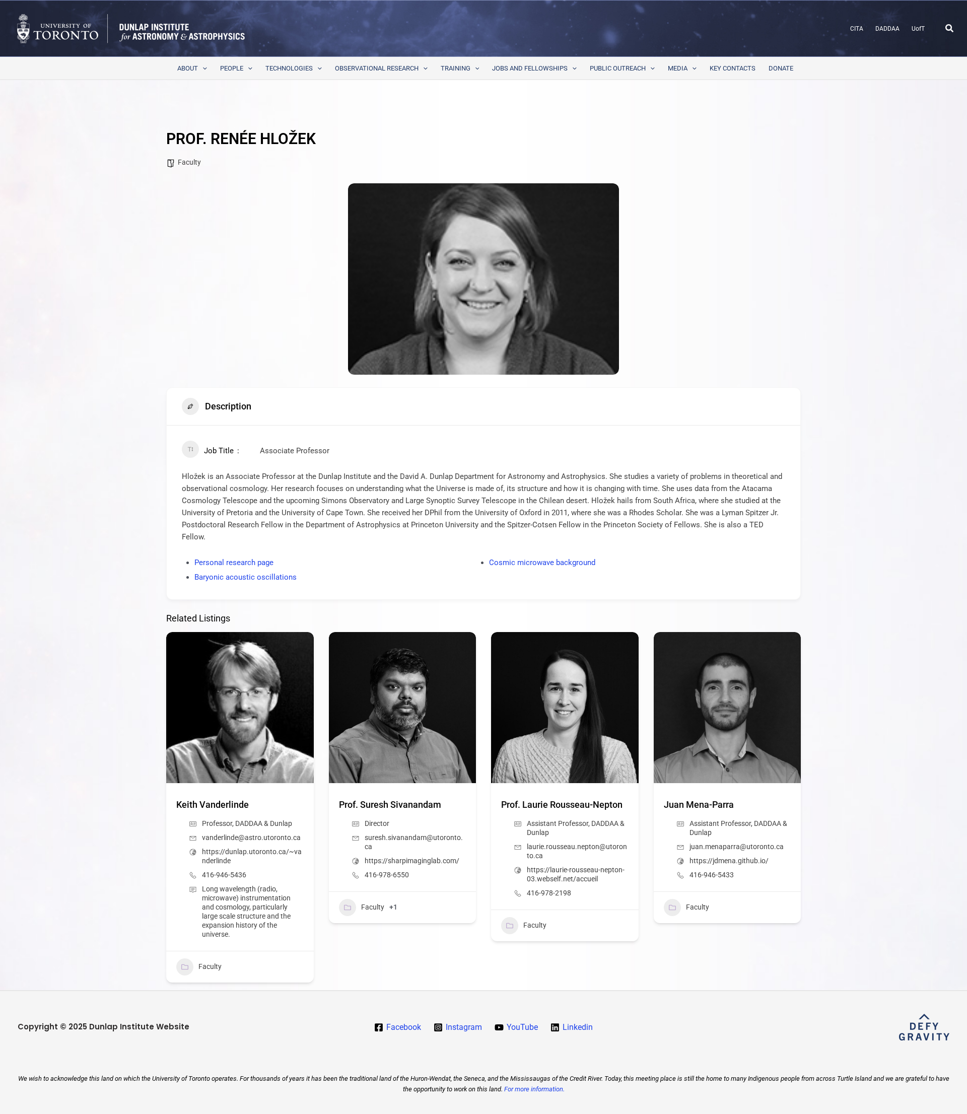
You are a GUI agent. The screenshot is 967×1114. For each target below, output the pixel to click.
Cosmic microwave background (542, 562)
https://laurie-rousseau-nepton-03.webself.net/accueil (576, 874)
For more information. (534, 1089)
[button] (949, 28)
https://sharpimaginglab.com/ (412, 861)
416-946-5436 (224, 875)
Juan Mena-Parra (699, 804)
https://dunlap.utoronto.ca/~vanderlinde (252, 856)
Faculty (189, 162)
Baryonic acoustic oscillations (245, 577)
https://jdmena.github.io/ (729, 861)
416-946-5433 (711, 875)
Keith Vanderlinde (212, 804)
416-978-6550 (387, 875)
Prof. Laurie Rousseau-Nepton (562, 804)
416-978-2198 (549, 893)
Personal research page (233, 562)
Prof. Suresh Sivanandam (390, 804)
